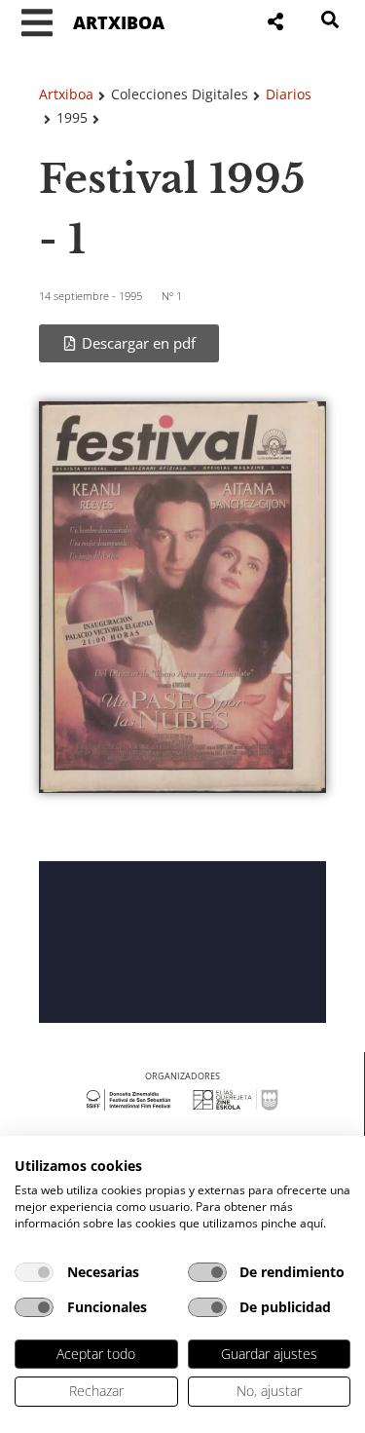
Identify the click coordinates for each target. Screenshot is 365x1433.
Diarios (288, 94)
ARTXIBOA (118, 22)
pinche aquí (292, 1223)
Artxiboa (66, 94)
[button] (36, 23)
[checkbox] (34, 1272)
